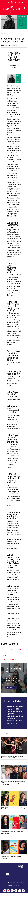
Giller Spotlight (5, 34)
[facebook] (1, 659)
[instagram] (7, 659)
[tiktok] (15, 659)
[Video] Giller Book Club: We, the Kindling (11, 857)
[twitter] (4, 659)
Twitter (17, 618)
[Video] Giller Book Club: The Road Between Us (12, 832)
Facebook (10, 621)
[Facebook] (3, 650)
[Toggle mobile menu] (25, 8)
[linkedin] (10, 659)
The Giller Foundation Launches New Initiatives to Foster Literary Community (13, 783)
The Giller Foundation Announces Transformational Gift (12, 757)
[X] (11, 650)
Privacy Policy (17, 885)
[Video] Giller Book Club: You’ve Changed (14, 808)
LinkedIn (12, 623)
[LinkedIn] (20, 650)
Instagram (16, 621)
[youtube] (13, 659)
